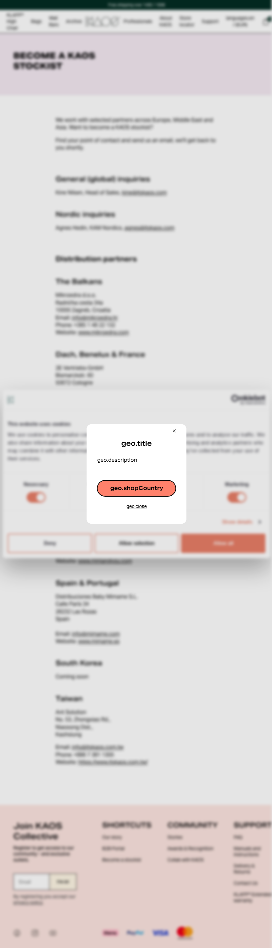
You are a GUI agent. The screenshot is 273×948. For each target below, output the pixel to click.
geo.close (137, 506)
